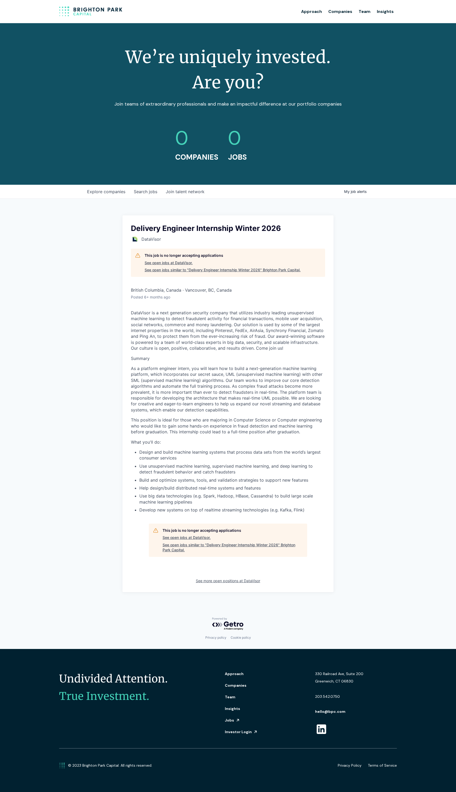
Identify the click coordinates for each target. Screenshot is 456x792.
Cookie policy (241, 637)
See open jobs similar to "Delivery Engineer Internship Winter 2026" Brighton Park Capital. (223, 270)
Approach (311, 11)
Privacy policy (215, 637)
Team (364, 11)
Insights (385, 11)
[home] (90, 11)
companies (106, 191)
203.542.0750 (327, 696)
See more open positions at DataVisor (228, 580)
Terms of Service (382, 765)
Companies (340, 11)
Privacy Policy (350, 765)
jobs (145, 191)
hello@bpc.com (330, 711)
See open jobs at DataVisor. (169, 262)
